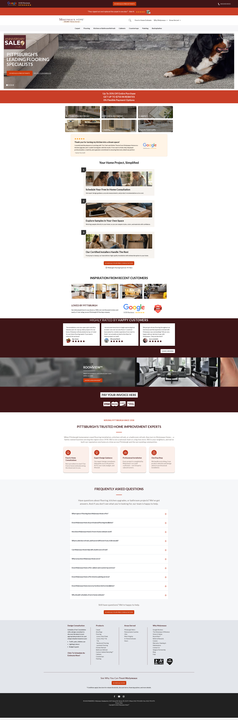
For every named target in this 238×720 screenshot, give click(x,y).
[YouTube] (119, 696)
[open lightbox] (82, 291)
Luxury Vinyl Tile (101, 638)
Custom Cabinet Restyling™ (104, 652)
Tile (97, 641)
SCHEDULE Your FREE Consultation (119, 263)
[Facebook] (114, 696)
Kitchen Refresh (101, 647)
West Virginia (128, 636)
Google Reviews (158, 630)
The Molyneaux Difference (161, 632)
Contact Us (156, 647)
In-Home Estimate (130, 638)
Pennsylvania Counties (131, 632)
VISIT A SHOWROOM (43, 73)
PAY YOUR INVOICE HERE (119, 395)
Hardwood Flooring (102, 643)
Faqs (154, 654)
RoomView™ (157, 636)
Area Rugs (99, 632)
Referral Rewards (158, 638)
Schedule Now (119, 683)
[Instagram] (123, 696)
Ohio (125, 634)
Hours (126, 641)
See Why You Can (119, 678)
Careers (155, 641)
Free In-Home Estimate (143, 20)
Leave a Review (168, 351)
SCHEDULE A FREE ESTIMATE (19, 73)
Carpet (77, 28)
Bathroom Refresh (102, 650)
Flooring (87, 28)
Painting (145, 28)
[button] (160, 20)
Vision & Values (157, 634)
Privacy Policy (119, 703)
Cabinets (122, 28)
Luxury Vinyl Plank (102, 636)
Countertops (134, 28)
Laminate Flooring (102, 645)
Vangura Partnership (159, 650)
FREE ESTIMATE (124, 4)
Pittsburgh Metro (129, 630)
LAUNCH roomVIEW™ (93, 380)
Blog (154, 652)
